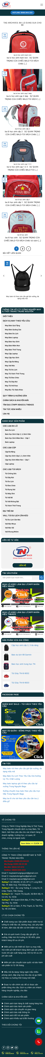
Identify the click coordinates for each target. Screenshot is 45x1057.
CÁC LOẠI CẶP (9, 447)
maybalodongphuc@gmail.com (22, 876)
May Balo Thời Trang (13, 350)
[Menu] (41, 5)
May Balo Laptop (11, 337)
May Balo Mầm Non (12, 346)
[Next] (41, 280)
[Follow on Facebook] (4, 1048)
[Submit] (41, 577)
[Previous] (4, 280)
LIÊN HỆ (22, 565)
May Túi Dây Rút (11, 382)
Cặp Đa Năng (10, 452)
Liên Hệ (6, 413)
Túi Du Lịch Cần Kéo (12, 520)
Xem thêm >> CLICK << (31, 843)
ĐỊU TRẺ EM (8, 511)
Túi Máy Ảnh (10, 494)
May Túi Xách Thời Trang (14, 374)
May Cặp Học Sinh (12, 358)
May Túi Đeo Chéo (12, 378)
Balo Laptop (9, 442)
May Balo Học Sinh (12, 342)
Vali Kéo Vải (9, 528)
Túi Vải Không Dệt (12, 501)
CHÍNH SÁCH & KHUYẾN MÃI (16, 400)
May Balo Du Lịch (11, 334)
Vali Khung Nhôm (12, 532)
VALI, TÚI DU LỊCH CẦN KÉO (15, 515)
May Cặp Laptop (11, 354)
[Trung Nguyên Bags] (6, 4)
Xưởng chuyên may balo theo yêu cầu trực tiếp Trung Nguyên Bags (21, 792)
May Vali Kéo (10, 366)
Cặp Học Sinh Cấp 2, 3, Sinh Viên (18, 456)
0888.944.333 (19, 870)
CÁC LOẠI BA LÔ (10, 426)
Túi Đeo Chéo (10, 485)
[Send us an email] (16, 1048)
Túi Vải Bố (9, 497)
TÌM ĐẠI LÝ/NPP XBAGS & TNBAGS (18, 404)
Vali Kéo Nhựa (10, 524)
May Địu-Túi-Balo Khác (14, 390)
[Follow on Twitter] (12, 1048)
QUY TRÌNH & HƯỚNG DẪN (15, 396)
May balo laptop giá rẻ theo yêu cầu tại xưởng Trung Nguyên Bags (20, 785)
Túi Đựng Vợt (10, 489)
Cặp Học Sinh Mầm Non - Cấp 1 (17, 460)
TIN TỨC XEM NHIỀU (12, 409)
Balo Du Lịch (10, 430)
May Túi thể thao (11, 386)
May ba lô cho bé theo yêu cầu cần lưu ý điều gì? (21, 800)
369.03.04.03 (21, 861)
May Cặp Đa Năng (12, 362)
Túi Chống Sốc (10, 473)
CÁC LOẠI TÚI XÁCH (12, 469)
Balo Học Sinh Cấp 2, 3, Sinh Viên (18, 434)
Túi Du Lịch (9, 481)
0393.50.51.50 (20, 864)
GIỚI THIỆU (8, 316)
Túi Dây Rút (9, 477)
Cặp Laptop (9, 464)
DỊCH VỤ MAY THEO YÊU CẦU (16, 321)
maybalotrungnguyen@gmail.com (23, 873)
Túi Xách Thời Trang (13, 506)
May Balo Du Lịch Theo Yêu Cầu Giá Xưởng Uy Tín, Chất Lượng (22, 777)
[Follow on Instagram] (8, 1048)
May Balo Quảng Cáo (13, 330)
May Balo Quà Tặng (12, 325)
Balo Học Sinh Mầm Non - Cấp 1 (17, 438)
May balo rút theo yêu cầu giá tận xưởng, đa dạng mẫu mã (22, 770)
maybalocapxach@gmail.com (22, 879)
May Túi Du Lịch (11, 370)
